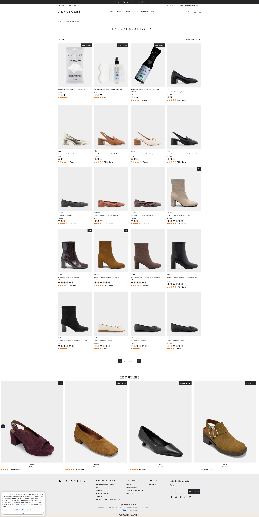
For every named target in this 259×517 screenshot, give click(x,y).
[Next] (257, 2)
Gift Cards (61, 6)
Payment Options (102, 493)
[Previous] (2, 2)
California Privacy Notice (115, 508)
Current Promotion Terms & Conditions (109, 499)
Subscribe (194, 491)
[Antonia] (59, 221)
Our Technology (131, 487)
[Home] (69, 11)
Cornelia (32, 465)
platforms (144, 11)
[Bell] (96, 346)
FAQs (98, 487)
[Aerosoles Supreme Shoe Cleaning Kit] (62, 95)
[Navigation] (129, 2)
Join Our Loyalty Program (134, 490)
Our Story (129, 485)
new (111, 11)
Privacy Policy (146, 508)
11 (134, 361)
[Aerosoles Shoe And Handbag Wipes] (59, 95)
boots (136, 11)
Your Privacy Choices (131, 510)
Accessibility (100, 508)
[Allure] (96, 159)
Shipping (99, 490)
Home (59, 21)
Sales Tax (99, 496)
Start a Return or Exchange (105, 485)
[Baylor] (168, 221)
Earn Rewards (72, 6)
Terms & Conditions (132, 508)
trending (119, 11)
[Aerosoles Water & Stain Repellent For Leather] (64, 95)
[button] (129, 515)
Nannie (96, 465)
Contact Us (152, 485)
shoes (128, 11)
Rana (160, 465)
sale (152, 11)
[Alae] (168, 97)
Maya (225, 465)
